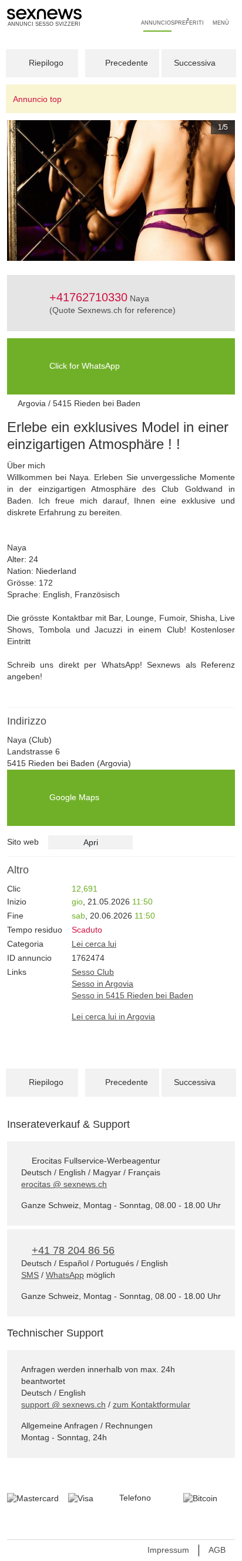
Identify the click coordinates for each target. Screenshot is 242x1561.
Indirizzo (26, 721)
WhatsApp (65, 1275)
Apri (90, 842)
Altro (18, 870)
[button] (24, 190)
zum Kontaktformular (151, 1404)
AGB (217, 1550)
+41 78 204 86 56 (73, 1250)
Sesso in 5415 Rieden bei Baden (132, 995)
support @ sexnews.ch (63, 1404)
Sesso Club (93, 972)
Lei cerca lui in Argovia (113, 1016)
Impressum (168, 1550)
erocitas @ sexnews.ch (64, 1184)
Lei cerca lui (94, 943)
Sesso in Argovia (102, 983)
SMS (30, 1275)
